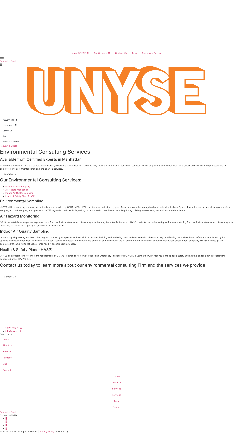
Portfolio (7, 357)
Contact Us (121, 53)
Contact (7, 370)
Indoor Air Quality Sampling (19, 193)
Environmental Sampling (17, 186)
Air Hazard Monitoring (16, 189)
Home (6, 339)
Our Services (100, 53)
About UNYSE (78, 53)
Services (7, 351)
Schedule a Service (152, 53)
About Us (7, 345)
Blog (134, 53)
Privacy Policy (47, 431)
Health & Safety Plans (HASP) (20, 196)
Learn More (10, 174)
